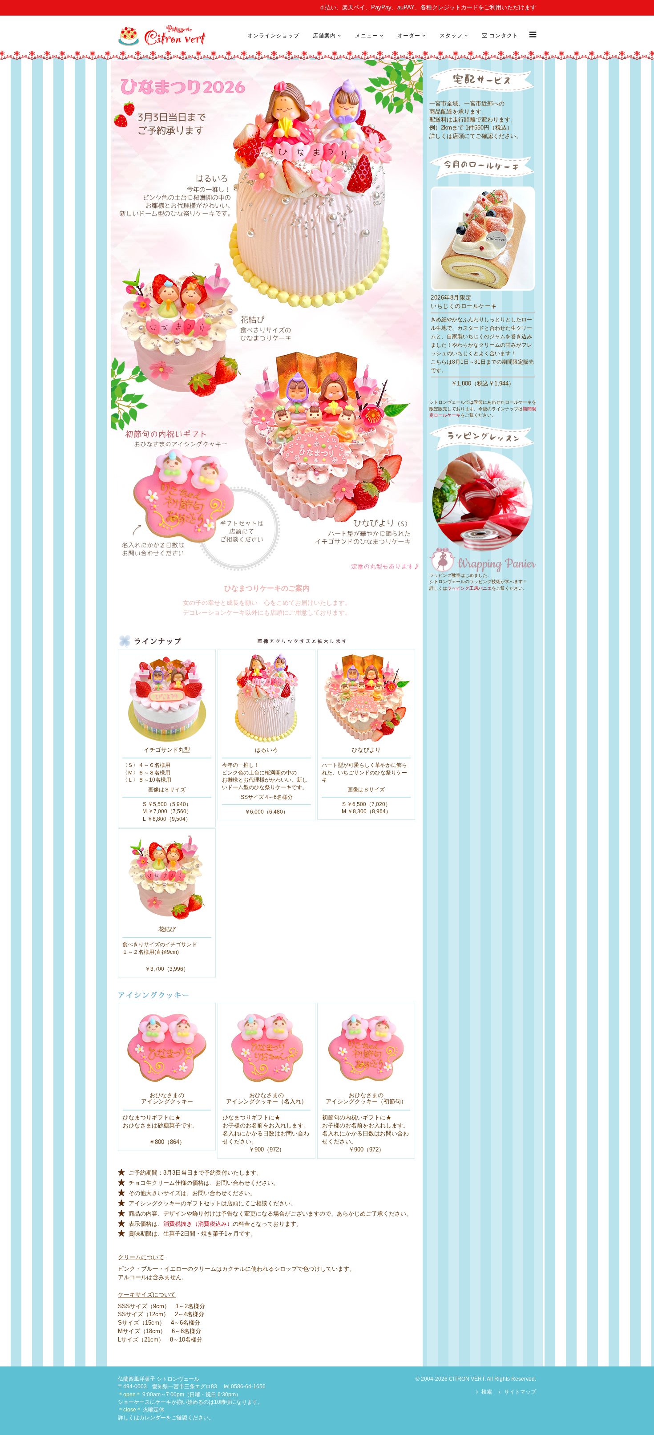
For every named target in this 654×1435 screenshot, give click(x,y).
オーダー (408, 35)
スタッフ (451, 35)
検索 (486, 1392)
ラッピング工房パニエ (469, 588)
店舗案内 (324, 35)
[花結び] (166, 877)
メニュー (366, 35)
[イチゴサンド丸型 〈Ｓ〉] (166, 697)
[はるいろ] (266, 697)
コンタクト (503, 35)
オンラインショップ (273, 35)
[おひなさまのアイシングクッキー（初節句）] (366, 1047)
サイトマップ (520, 1392)
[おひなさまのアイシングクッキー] (167, 1047)
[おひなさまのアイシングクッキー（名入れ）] (266, 1047)
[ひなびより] (366, 697)
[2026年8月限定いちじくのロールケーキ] (482, 238)
